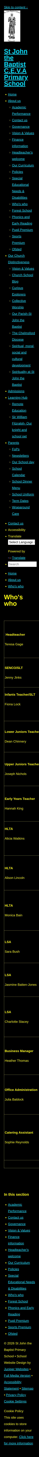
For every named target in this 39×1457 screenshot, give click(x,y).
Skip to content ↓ (16, 7)
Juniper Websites (16, 1369)
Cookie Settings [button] (15, 1401)
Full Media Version (17, 1375)
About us (14, 580)
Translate (18, 558)
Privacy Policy (16, 1395)
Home (12, 573)
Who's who (16, 586)
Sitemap (27, 1388)
